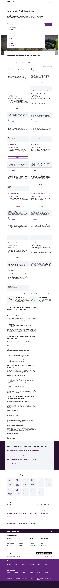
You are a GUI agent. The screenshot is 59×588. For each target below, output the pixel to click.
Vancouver (9, 564)
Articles (42, 547)
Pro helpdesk (21, 545)
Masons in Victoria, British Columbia (46, 510)
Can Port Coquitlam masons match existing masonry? (21, 463)
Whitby (23, 567)
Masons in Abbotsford (34, 513)
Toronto (8, 562)
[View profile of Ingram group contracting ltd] (18, 79)
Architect (31, 572)
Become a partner (33, 545)
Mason (8, 574)
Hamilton (16, 564)
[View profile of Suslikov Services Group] (18, 130)
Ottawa (23, 562)
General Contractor (33, 574)
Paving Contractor (25, 575)
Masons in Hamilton (44, 516)
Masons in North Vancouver (12, 513)
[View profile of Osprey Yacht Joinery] (18, 279)
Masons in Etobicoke (11, 520)
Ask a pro (9, 548)
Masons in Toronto (44, 520)
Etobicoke (8, 566)
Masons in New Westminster (24, 504)
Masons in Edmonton (22, 520)
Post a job (41, 1)
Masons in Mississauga (11, 523)
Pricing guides (43, 545)
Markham (46, 564)
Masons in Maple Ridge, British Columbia (11, 505)
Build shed (10, 38)
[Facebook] (8, 553)
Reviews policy (21, 543)
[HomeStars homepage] (12, 2)
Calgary (16, 562)
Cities (42, 543)
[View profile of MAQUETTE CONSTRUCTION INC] (41, 204)
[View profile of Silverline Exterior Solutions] (18, 105)
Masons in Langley (44, 513)
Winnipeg (46, 562)
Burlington (31, 566)
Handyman (46, 572)
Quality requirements (22, 541)
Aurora (31, 567)
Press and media (33, 541)
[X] (12, 553)
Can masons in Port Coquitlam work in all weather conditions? (23, 450)
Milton (16, 567)
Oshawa (38, 564)
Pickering (8, 567)
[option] (26, 29)
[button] (47, 66)
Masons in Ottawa (22, 516)
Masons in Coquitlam (22, 513)
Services (42, 541)
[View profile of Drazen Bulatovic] (41, 130)
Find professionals (10, 543)
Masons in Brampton (33, 520)
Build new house (11, 31)
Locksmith (38, 572)
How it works (9, 541)
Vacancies (32, 543)
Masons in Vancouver (34, 516)
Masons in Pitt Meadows (45, 504)
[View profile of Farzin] (41, 179)
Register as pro (21, 540)
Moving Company (17, 574)
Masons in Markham (11, 516)
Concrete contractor (18, 578)
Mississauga (39, 562)
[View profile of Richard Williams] (41, 79)
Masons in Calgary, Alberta (23, 523)
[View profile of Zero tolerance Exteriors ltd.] (18, 204)
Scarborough (32, 564)
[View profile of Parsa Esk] (18, 228)
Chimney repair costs (12, 357)
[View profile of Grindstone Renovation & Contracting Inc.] (18, 179)
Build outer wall (11, 36)
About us (31, 540)
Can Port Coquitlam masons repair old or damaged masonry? (23, 455)
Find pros (48, 24)
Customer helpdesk (10, 547)
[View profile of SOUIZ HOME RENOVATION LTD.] (41, 228)
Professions (43, 540)
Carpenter (23, 572)
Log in (45, 1)
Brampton (23, 564)
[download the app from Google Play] (48, 553)
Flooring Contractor (25, 578)
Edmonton (31, 562)
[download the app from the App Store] (40, 553)
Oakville (38, 566)
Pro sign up (49, 1)
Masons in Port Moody (34, 504)
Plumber (8, 572)
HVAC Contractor (47, 574)
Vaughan (16, 566)
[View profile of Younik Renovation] (41, 254)
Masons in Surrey (22, 509)
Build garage (11, 29)
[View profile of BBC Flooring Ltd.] (18, 155)
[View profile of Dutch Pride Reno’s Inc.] (18, 254)
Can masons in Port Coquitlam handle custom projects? (21, 459)
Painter (38, 574)
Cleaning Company (10, 575)
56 (36, 293)
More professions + (48, 578)
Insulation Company (33, 578)
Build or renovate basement (13, 47)
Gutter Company (9, 578)
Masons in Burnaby (33, 509)
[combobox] (26, 35)
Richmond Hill (24, 566)
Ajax (45, 566)
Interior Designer (24, 574)
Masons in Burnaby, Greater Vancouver (12, 510)
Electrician (16, 572)
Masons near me (33, 523)
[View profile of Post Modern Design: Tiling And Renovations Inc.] (41, 105)
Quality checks (9, 545)
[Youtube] (10, 553)
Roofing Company (32, 575)
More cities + (39, 567)
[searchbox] (26, 24)
